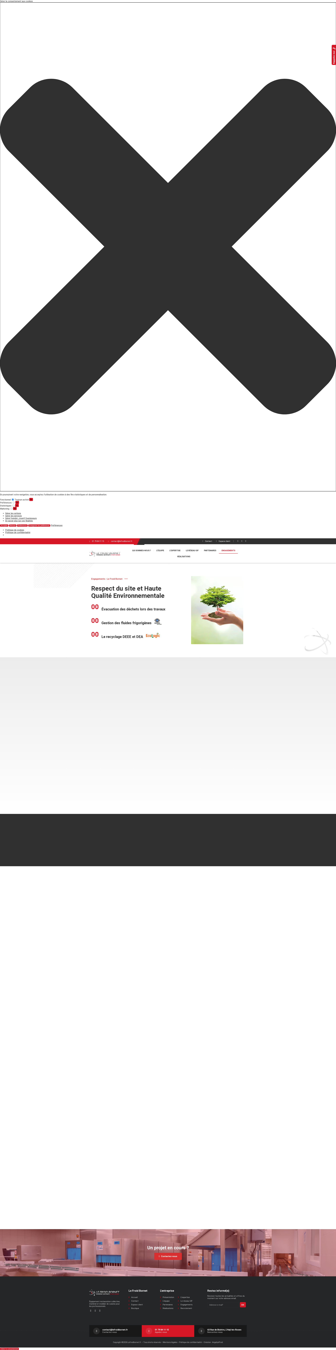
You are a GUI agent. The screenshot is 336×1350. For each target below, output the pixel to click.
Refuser (13, 526)
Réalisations (183, 556)
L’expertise (174, 550)
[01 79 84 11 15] (149, 1331)
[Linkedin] (242, 541)
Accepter (4, 526)
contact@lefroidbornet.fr (115, 1329)
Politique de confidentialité (17, 532)
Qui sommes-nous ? (141, 550)
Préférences (22, 526)
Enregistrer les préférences (39, 526)
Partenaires (210, 550)
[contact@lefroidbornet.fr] (96, 1331)
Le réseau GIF (192, 550)
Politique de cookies (14, 530)
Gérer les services (13, 516)
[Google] (246, 541)
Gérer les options (13, 513)
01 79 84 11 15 (162, 1329)
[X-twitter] (238, 541)
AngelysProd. (217, 1342)
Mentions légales (170, 1342)
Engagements (228, 550)
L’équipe (160, 550)
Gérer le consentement (9, 1349)
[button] (168, 246)
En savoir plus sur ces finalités (19, 521)
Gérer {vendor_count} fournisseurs (21, 518)
